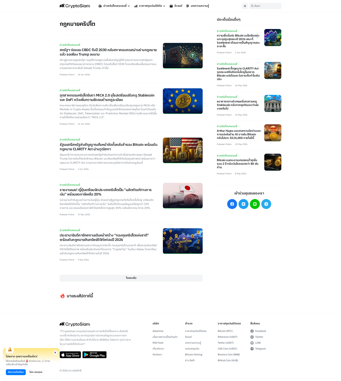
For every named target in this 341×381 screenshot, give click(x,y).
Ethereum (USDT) (227, 337)
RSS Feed (158, 343)
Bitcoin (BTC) (225, 331)
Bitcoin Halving (193, 354)
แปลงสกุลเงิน (192, 349)
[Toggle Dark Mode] (245, 6)
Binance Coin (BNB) (229, 354)
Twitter (259, 337)
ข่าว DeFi (190, 360)
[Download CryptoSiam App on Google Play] (94, 354)
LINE (258, 343)
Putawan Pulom (67, 74)
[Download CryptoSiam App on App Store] (70, 354)
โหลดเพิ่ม (131, 278)
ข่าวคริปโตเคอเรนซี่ (115, 6)
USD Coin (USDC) (227, 349)
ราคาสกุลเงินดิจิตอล (195, 331)
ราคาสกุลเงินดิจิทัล (150, 6)
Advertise (158, 331)
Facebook (260, 331)
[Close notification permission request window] (55, 352)
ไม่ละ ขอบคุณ (35, 372)
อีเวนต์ (178, 6)
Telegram (260, 349)
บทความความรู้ (200, 6)
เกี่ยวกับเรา (158, 349)
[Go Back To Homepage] (75, 6)
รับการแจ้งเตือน (16, 372)
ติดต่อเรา (157, 354)
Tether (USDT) (226, 343)
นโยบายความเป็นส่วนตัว (165, 337)
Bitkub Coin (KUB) (228, 360)
